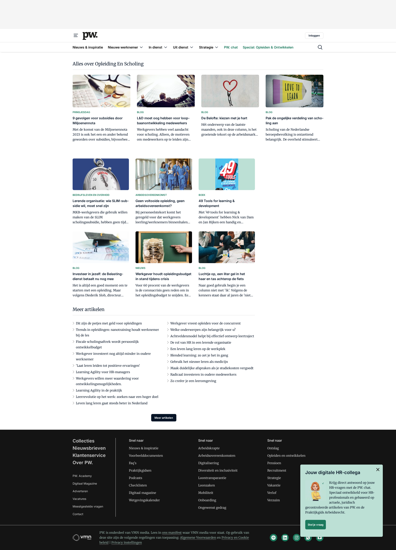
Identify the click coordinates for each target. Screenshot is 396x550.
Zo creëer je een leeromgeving (193, 381)
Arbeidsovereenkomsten (216, 456)
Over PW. (83, 462)
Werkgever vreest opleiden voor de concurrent (205, 323)
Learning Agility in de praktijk (99, 390)
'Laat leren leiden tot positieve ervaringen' (108, 366)
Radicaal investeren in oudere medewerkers (203, 374)
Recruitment (276, 470)
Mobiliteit (205, 493)
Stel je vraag (315, 524)
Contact (78, 514)
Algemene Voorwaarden (198, 537)
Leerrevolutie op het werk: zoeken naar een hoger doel (117, 397)
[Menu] (76, 35)
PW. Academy (82, 476)
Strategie (274, 478)
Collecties (83, 441)
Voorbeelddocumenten (146, 456)
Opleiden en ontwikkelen (286, 456)
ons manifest (172, 533)
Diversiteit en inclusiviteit (218, 470)
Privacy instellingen (126, 542)
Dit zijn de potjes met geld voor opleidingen (109, 323)
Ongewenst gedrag (212, 508)
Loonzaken (206, 485)
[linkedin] (285, 537)
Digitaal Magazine (85, 483)
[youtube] (319, 537)
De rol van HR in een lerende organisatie (200, 342)
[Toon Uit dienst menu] (191, 47)
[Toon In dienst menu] (165, 47)
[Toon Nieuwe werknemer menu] (141, 47)
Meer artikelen (163, 417)
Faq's (132, 463)
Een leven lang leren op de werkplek (197, 349)
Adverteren (80, 491)
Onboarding (207, 500)
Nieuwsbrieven (89, 448)
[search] (320, 47)
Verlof (271, 493)
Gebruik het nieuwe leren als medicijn (199, 362)
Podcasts (135, 478)
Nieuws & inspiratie (143, 448)
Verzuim (273, 500)
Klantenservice (89, 455)
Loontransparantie (212, 478)
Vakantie (273, 485)
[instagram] (296, 537)
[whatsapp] (308, 537)
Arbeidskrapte (209, 448)
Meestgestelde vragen (88, 506)
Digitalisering (208, 463)
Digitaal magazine (142, 493)
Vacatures (79, 498)
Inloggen (314, 35)
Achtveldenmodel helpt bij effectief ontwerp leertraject (212, 336)
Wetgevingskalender (144, 500)
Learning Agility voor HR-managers (103, 372)
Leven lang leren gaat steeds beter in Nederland (111, 403)
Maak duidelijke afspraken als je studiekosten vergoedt (211, 368)
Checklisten (138, 485)
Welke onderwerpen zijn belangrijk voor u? (203, 330)
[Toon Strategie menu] (216, 47)
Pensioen (274, 463)
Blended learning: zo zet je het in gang (199, 355)
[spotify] (273, 537)
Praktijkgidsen (140, 470)
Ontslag (273, 448)
